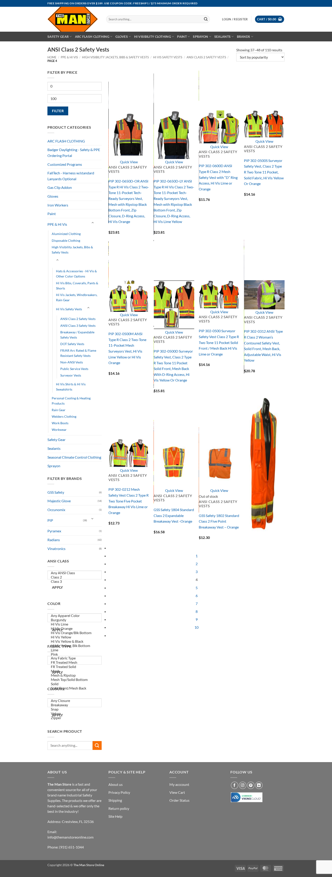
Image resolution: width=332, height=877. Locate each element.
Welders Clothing (64, 416)
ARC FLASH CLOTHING (66, 141)
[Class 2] (74, 577)
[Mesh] (74, 671)
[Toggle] (92, 222)
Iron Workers (57, 205)
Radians (53, 540)
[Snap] (74, 709)
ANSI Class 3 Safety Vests (78, 325)
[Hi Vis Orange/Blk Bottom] (74, 633)
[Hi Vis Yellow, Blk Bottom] (74, 646)
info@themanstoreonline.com (70, 837)
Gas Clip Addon (59, 187)
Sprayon (200, 36)
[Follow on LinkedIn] (259, 785)
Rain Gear (58, 410)
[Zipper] (74, 718)
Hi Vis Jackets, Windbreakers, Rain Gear (76, 297)
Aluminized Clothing (66, 234)
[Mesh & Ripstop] (74, 675)
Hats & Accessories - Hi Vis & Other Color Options (76, 273)
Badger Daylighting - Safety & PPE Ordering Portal (73, 152)
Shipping (115, 800)
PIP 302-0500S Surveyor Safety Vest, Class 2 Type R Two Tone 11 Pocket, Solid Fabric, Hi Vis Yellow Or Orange (264, 172)
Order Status (179, 800)
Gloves (121, 36)
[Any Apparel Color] (74, 616)
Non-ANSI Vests (71, 362)
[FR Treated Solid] (74, 667)
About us (115, 784)
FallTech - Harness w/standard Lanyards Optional (70, 176)
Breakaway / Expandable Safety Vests (77, 334)
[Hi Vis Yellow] (74, 637)
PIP (50, 520)
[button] (269, 19)
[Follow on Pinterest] (251, 785)
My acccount (179, 784)
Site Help (115, 816)
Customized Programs (64, 164)
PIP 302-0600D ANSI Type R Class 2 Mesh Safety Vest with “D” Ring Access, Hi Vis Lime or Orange (218, 177)
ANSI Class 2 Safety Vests (206, 57)
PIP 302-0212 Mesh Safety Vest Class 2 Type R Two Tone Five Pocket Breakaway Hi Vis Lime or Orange (128, 500)
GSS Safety (55, 492)
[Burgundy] (74, 620)
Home (51, 57)
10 (196, 627)
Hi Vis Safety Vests (167, 57)
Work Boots (60, 423)
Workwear (59, 429)
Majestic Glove (59, 501)
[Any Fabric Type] (74, 658)
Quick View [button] (129, 162)
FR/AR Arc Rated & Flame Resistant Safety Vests (78, 353)
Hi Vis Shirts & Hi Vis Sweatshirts (71, 386)
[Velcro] (74, 713)
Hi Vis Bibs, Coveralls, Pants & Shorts (77, 285)
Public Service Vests (74, 369)
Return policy (118, 808)
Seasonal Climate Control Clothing (74, 457)
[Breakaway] (74, 705)
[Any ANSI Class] (74, 573)
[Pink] (74, 654)
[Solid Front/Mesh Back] (74, 688)
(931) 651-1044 (71, 847)
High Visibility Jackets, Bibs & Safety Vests (115, 57)
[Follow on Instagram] (242, 785)
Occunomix (56, 509)
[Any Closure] (74, 701)
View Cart (177, 792)
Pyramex (54, 531)
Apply (57, 587)
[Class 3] (74, 581)
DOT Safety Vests (72, 344)
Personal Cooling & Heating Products (71, 400)
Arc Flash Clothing (92, 36)
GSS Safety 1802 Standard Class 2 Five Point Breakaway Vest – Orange (219, 521)
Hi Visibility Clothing (152, 36)
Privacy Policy (119, 792)
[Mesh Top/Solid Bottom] (74, 680)
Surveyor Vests (70, 375)
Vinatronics (56, 548)
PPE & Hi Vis (69, 57)
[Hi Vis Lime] (74, 624)
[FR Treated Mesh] (74, 662)
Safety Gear (58, 36)
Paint (182, 36)
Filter (58, 111)
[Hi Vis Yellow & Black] (74, 641)
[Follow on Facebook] (234, 785)
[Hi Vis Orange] (74, 628)
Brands (243, 36)
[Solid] (74, 684)
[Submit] (206, 19)
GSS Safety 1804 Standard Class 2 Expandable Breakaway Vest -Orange (174, 515)
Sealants (222, 36)
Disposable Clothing (66, 240)
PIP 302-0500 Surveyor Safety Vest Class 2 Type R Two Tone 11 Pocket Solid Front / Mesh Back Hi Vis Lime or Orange (219, 342)
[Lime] (74, 650)
